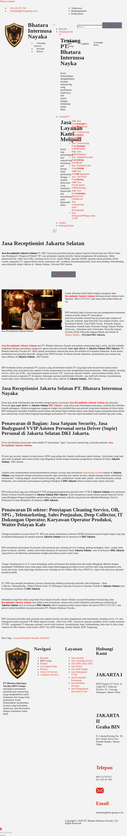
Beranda (63, 29)
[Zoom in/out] (1, 832)
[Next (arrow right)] (4, 835)
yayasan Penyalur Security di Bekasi (31, 638)
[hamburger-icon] (54, 24)
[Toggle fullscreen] (4, 832)
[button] (88, 23)
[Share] (7, 832)
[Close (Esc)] (10, 832)
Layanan (63, 116)
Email (102, 803)
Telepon (104, 767)
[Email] (100, 791)
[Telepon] (100, 755)
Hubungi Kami (66, 225)
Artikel (62, 222)
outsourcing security (93, 472)
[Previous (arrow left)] (1, 835)
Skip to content (7, 1)
